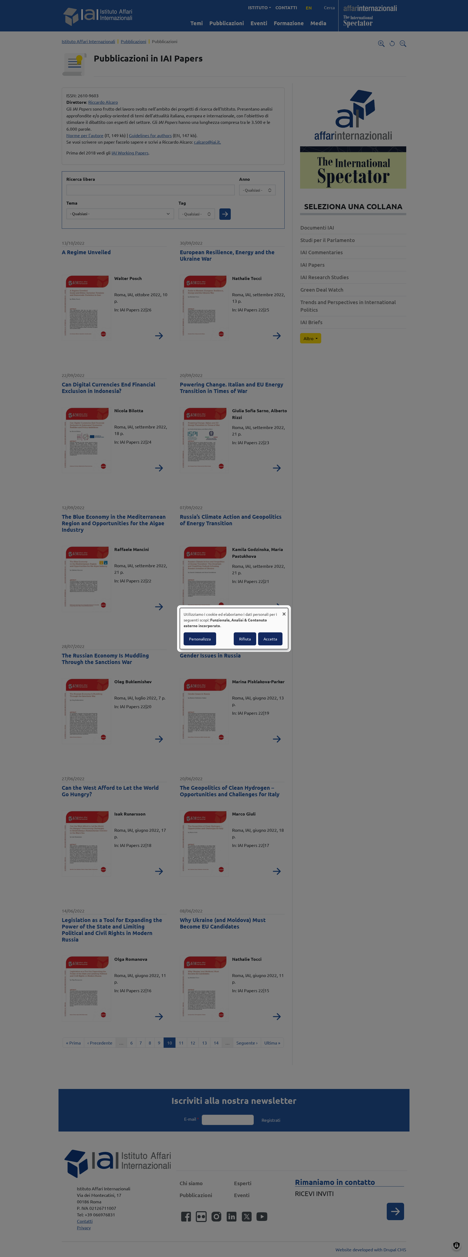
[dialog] (234, 628)
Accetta (270, 638)
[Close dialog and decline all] (284, 611)
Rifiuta (245, 638)
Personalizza (200, 638)
